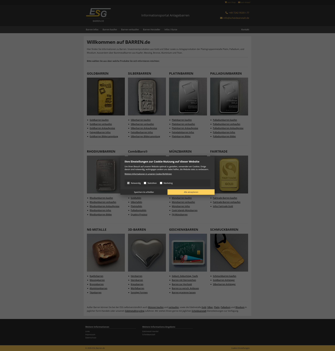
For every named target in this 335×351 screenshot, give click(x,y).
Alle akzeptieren (191, 192)
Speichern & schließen (144, 192)
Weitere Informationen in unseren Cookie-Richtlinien (148, 174)
